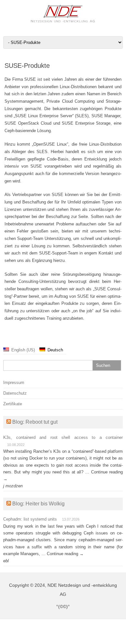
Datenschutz (15, 393)
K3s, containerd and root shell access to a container (63, 437)
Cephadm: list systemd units (30, 519)
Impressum (13, 382)
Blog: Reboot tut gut (35, 422)
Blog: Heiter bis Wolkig (38, 503)
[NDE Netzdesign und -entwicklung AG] (63, 21)
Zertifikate (12, 403)
